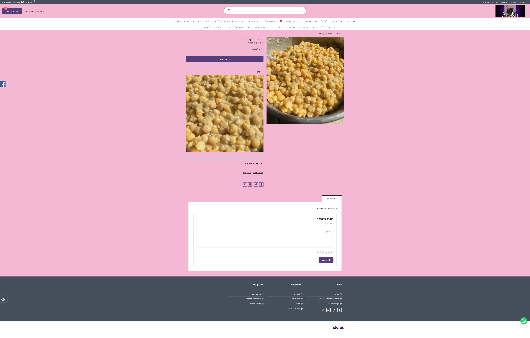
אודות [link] (522, 2)
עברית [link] (487, 2)
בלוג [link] (197, 27)
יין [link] (314, 27)
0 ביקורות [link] (247, 172)
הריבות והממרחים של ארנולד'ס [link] (229, 21)
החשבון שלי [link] (256, 294)
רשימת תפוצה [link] (255, 303)
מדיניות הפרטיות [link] (293, 308)
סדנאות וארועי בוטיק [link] (299, 27)
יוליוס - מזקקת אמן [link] (202, 21)
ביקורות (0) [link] (332, 198)
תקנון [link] (298, 303)
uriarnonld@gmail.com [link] (329, 298)
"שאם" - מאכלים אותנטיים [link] (315, 21)
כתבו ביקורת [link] (258, 172)
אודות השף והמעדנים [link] (499, 2)
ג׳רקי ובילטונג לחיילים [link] (239, 27)
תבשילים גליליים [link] (327, 27)
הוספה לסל (223, 59)
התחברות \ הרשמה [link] (34, 11)
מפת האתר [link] (296, 298)
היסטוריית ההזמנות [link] (253, 298)
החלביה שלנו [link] (337, 21)
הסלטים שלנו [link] (253, 21)
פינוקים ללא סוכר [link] (261, 27)
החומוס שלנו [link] (269, 21)
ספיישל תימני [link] (279, 27)
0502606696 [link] (333, 303)
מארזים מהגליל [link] (182, 21)
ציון (332, 252)
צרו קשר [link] (513, 2)
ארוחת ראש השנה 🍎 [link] (288, 21)
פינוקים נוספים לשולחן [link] (214, 27)
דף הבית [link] (351, 21)
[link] (523, 320)
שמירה (325, 260)
